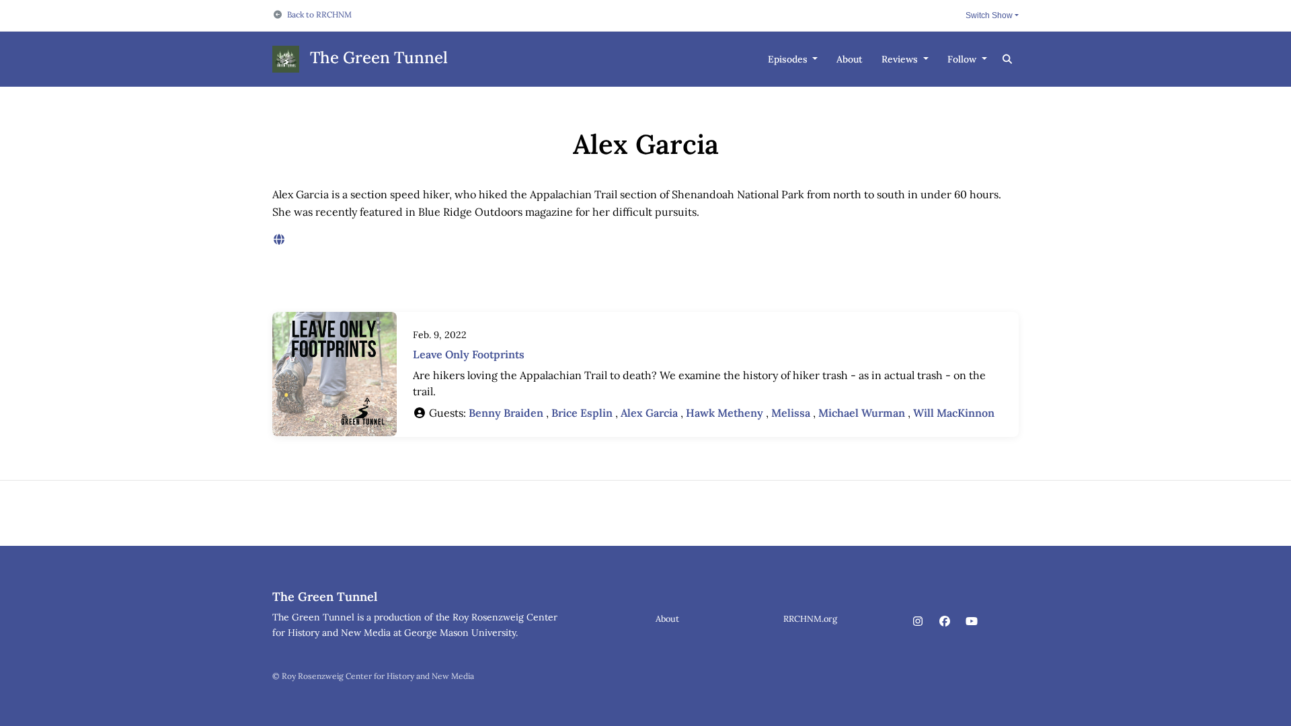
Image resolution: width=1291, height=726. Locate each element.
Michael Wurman (861, 412)
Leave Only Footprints (468, 354)
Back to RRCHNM (319, 14)
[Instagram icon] (918, 621)
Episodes (789, 59)
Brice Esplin (582, 412)
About (849, 59)
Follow (963, 59)
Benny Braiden (506, 412)
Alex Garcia (649, 412)
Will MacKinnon (953, 412)
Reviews (901, 59)
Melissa (790, 412)
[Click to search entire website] (1007, 59)
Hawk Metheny (724, 412)
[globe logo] (279, 239)
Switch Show (989, 15)
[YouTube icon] (971, 621)
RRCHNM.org (810, 618)
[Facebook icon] (944, 621)
